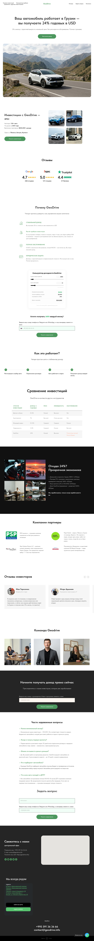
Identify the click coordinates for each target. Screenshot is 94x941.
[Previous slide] (84, 576)
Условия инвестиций (8, 3)
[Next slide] (88, 576)
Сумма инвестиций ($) (36, 276)
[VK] (11, 859)
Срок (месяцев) (34, 282)
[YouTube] (13, 859)
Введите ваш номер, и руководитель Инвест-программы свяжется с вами (41, 696)
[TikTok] (16, 859)
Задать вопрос (79, 3)
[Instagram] (8, 859)
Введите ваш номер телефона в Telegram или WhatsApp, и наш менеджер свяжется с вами (46, 323)
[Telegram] (5, 859)
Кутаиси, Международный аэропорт (16, 886)
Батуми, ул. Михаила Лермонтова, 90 (17, 894)
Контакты (88, 3)
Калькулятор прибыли (22, 3)
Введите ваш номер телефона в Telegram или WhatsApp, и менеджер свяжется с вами (46, 806)
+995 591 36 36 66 (47, 926)
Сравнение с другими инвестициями (13, 4)
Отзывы (71, 3)
